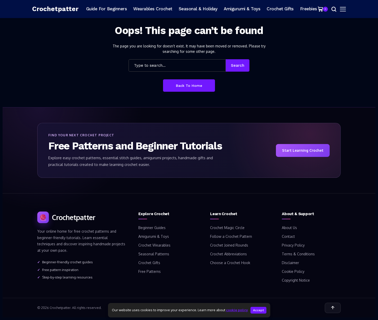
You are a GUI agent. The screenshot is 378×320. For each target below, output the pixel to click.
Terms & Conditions (298, 254)
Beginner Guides (152, 227)
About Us (289, 227)
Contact (288, 236)
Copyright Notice (296, 280)
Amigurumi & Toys (153, 236)
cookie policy (237, 310)
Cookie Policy (293, 271)
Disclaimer (290, 262)
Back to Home (189, 85)
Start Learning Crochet (302, 150)
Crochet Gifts (149, 262)
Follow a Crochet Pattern (231, 236)
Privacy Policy (293, 245)
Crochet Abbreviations (228, 254)
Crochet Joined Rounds (229, 245)
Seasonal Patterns (153, 254)
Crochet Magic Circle (227, 227)
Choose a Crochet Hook (230, 262)
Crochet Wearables (154, 245)
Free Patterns (149, 271)
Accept (258, 310)
